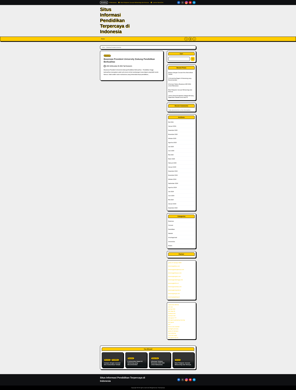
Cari (181, 54)
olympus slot (172, 315)
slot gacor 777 (172, 318)
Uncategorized (172, 237)
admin (108, 66)
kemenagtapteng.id (174, 297)
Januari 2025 (172, 167)
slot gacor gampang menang (176, 320)
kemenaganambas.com (175, 286)
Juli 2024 (171, 191)
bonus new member (174, 326)
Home (103, 39)
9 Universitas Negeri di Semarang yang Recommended (134, 363)
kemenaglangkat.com (174, 276)
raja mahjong (172, 333)
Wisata (170, 245)
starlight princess (173, 329)
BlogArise (153, 387)
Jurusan (170, 225)
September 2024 (173, 183)
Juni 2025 (171, 150)
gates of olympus (173, 331)
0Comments (128, 66)
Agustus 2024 (172, 187)
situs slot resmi (172, 335)
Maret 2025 (171, 159)
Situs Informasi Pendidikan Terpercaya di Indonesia (115, 20)
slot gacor (171, 322)
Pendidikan (171, 229)
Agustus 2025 (172, 142)
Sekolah (170, 233)
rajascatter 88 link (173, 304)
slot (169, 324)
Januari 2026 (172, 126)
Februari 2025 (172, 163)
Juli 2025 (171, 146)
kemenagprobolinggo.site (175, 280)
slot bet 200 (171, 309)
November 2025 (173, 134)
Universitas (171, 241)
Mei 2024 (171, 199)
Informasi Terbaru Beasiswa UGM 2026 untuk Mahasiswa (157, 363)
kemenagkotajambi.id (174, 290)
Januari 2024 (172, 204)
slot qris (170, 307)
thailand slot (172, 313)
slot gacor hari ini (173, 337)
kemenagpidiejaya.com (175, 273)
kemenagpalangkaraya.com (176, 269)
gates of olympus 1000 (174, 262)
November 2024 (173, 175)
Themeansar (161, 387)
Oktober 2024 (172, 179)
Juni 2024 (171, 195)
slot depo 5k (171, 311)
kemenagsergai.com (174, 293)
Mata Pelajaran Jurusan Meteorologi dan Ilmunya (183, 363)
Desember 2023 (173, 208)
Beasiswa (107, 55)
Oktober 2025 (172, 138)
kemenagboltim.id (173, 283)
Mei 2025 (171, 155)
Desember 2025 (173, 130)
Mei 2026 (171, 122)
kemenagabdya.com (174, 266)
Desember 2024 (173, 171)
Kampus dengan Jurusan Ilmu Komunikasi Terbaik (112, 363)
